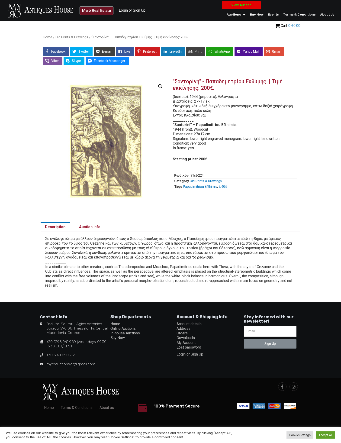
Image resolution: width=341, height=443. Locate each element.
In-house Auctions (125, 333)
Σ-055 (223, 187)
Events (273, 14)
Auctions (234, 14)
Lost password (189, 347)
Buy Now (257, 14)
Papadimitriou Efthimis (200, 187)
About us (327, 14)
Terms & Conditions (299, 14)
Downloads (186, 338)
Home (47, 37)
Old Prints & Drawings (71, 37)
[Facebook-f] (282, 386)
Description (55, 227)
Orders (182, 333)
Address (183, 328)
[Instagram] (294, 386)
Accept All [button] (325, 435)
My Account (186, 342)
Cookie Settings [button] (300, 435)
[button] (96, 10)
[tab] (55, 227)
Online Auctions (123, 328)
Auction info (89, 227)
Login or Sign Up (132, 10)
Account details (189, 324)
